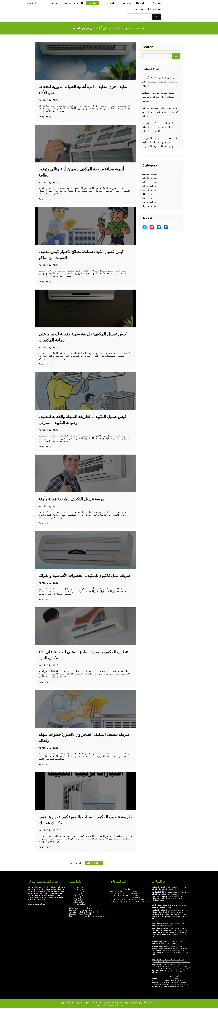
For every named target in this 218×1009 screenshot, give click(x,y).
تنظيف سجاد (149, 186)
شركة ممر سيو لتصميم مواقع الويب (113, 1003)
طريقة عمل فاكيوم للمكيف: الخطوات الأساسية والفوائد (85, 575)
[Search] (156, 17)
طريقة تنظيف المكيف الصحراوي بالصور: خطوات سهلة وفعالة (84, 737)
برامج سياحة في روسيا (121, 901)
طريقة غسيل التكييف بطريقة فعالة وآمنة (72, 499)
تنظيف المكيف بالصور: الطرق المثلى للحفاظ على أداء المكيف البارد (83, 655)
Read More (45, 116)
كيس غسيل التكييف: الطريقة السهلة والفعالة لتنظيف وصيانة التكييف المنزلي (82, 419)
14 (79, 863)
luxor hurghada (171, 982)
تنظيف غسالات (150, 190)
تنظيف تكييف (150, 174)
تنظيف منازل (150, 206)
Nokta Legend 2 (87, 912)
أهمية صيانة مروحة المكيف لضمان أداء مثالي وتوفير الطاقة (81, 172)
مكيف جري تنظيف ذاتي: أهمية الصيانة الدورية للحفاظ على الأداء (83, 89)
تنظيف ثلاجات (150, 178)
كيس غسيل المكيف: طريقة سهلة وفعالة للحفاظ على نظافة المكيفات (82, 337)
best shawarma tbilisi (173, 986)
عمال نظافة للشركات (127, 899)
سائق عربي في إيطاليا (94, 916)
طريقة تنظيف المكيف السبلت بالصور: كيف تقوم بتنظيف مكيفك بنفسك (85, 820)
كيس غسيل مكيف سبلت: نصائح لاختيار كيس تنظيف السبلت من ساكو (81, 254)
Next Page (94, 863)
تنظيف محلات (149, 202)
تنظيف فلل (148, 194)
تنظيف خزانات (150, 182)
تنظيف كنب (148, 198)
